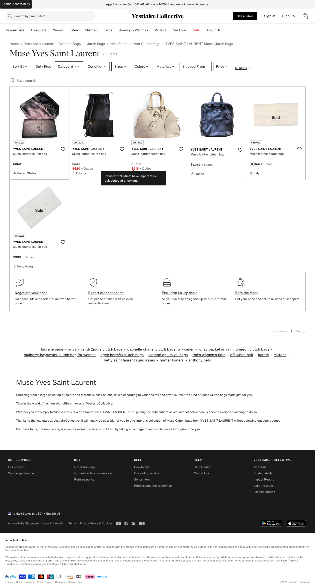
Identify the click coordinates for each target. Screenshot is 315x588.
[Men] (81, 30)
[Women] (68, 30)
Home (14, 43)
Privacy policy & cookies (96, 523)
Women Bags (70, 43)
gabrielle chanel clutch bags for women (161, 349)
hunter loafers (172, 360)
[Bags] (115, 30)
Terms (72, 523)
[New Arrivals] (27, 30)
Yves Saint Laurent (39, 43)
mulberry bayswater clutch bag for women (60, 355)
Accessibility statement (23, 523)
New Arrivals (14, 30)
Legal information (53, 523)
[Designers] (49, 30)
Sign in (269, 16)
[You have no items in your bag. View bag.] (305, 16)
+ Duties (87, 168)
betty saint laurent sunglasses (129, 360)
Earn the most (246, 292)
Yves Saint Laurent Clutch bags (135, 43)
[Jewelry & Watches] (151, 30)
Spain (71, 582)
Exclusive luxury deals (179, 292)
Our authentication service (93, 473)
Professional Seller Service (153, 486)
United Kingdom (25, 582)
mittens (280, 355)
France (9, 582)
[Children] (101, 30)
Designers (38, 30)
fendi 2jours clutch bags (102, 349)
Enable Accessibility (16, 4)
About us (260, 467)
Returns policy (84, 479)
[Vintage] (170, 30)
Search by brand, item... (31, 16)
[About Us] (224, 30)
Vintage (160, 30)
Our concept (17, 467)
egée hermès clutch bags (122, 355)
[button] (305, 16)
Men (74, 30)
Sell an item (245, 16)
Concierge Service (21, 473)
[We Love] (189, 30)
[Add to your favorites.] (62, 149)
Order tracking (84, 467)
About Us (213, 30)
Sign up (288, 16)
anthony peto (200, 360)
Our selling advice (146, 473)
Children (91, 30)
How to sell (141, 467)
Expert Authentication (106, 292)
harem (263, 355)
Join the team (263, 486)
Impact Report (264, 479)
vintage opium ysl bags (168, 355)
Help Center (202, 467)
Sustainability (263, 473)
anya (72, 349)
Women (58, 30)
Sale (196, 30)
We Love (179, 30)
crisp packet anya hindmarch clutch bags (234, 349)
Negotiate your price (31, 292)
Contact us (201, 473)
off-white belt (241, 355)
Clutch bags (95, 43)
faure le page (52, 349)
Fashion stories (264, 492)
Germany (60, 582)
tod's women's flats (208, 355)
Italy (80, 582)
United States (44, 582)
